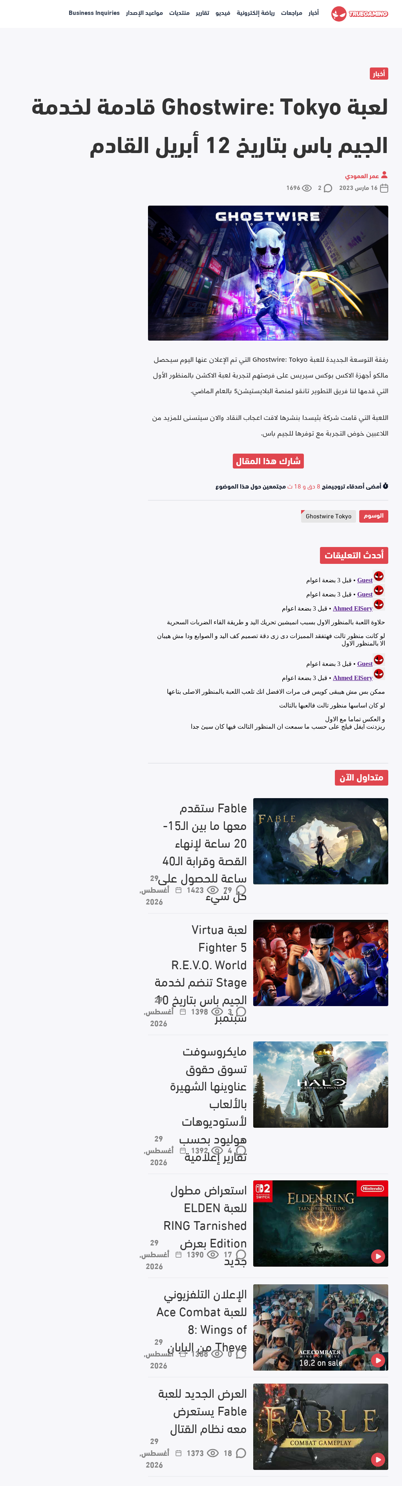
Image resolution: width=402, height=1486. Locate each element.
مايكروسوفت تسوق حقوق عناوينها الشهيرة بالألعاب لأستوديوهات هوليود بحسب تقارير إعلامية (208, 1103)
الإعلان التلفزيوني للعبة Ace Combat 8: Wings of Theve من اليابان (201, 1319)
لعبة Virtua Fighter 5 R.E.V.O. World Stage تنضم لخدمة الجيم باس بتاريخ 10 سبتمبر (201, 972)
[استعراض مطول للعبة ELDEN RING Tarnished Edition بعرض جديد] (320, 1223)
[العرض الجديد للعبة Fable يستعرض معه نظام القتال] (320, 1427)
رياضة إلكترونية (256, 11)
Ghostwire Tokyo (328, 515)
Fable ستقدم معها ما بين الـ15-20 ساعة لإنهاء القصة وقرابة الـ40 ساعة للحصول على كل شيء (202, 851)
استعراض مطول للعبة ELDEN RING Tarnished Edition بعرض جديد (205, 1224)
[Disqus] (268, 665)
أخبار (314, 11)
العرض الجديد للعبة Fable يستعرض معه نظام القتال (202, 1410)
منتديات (179, 11)
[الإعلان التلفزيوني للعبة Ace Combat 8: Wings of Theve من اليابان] (320, 1327)
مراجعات (291, 11)
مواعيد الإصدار (144, 11)
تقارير (202, 11)
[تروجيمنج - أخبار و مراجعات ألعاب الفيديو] (359, 14)
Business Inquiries (94, 11)
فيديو (223, 11)
